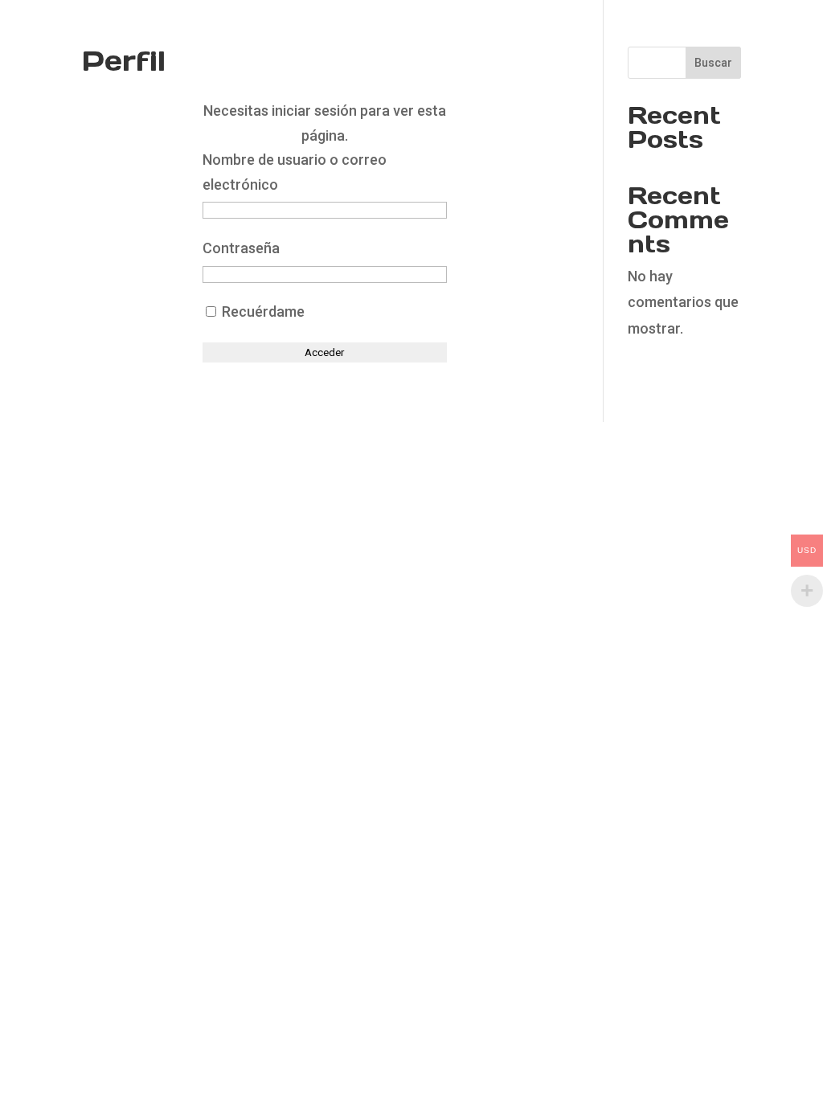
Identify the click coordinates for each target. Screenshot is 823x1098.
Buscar (713, 62)
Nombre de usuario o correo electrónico (295, 172)
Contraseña (241, 248)
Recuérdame (262, 311)
